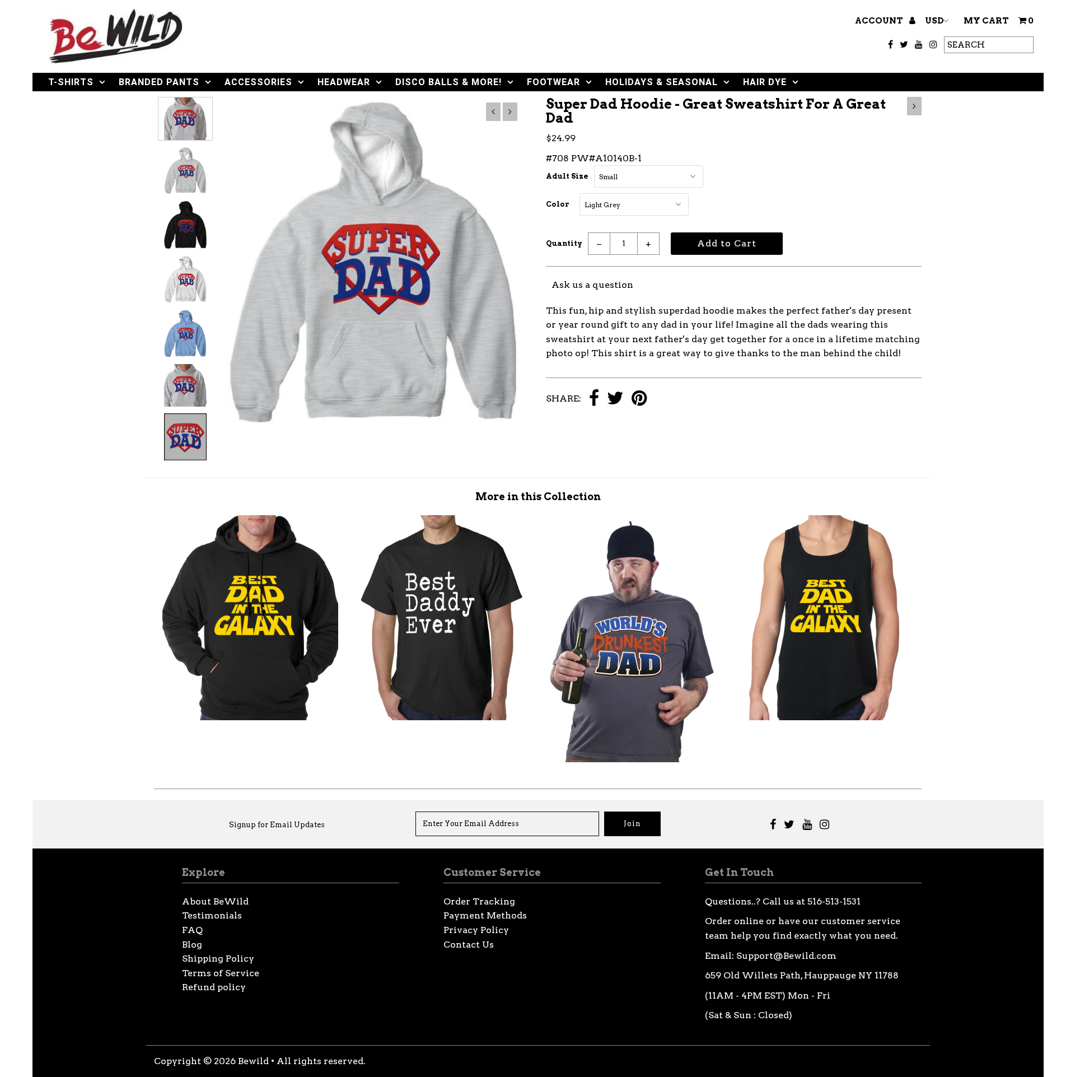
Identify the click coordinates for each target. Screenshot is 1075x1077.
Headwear (343, 82)
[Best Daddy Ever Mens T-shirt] (442, 717)
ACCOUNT (880, 21)
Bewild (253, 1061)
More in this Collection (538, 496)
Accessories (258, 82)
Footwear (553, 82)
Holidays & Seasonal (661, 82)
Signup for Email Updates (277, 824)
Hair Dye (765, 82)
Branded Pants (159, 82)
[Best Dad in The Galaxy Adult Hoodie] (250, 717)
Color (557, 204)
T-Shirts (71, 82)
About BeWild (215, 901)
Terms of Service (220, 973)
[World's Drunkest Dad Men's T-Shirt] (634, 759)
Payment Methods (485, 915)
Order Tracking (479, 901)
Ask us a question (592, 284)
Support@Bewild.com (786, 955)
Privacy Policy (476, 930)
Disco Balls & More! (448, 82)
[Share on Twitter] (615, 399)
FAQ (192, 930)
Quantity (564, 243)
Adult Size (567, 176)
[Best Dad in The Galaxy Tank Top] (826, 717)
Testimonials (212, 915)
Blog (192, 944)
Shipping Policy (218, 958)
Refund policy (214, 987)
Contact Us (468, 944)
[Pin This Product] (639, 399)
